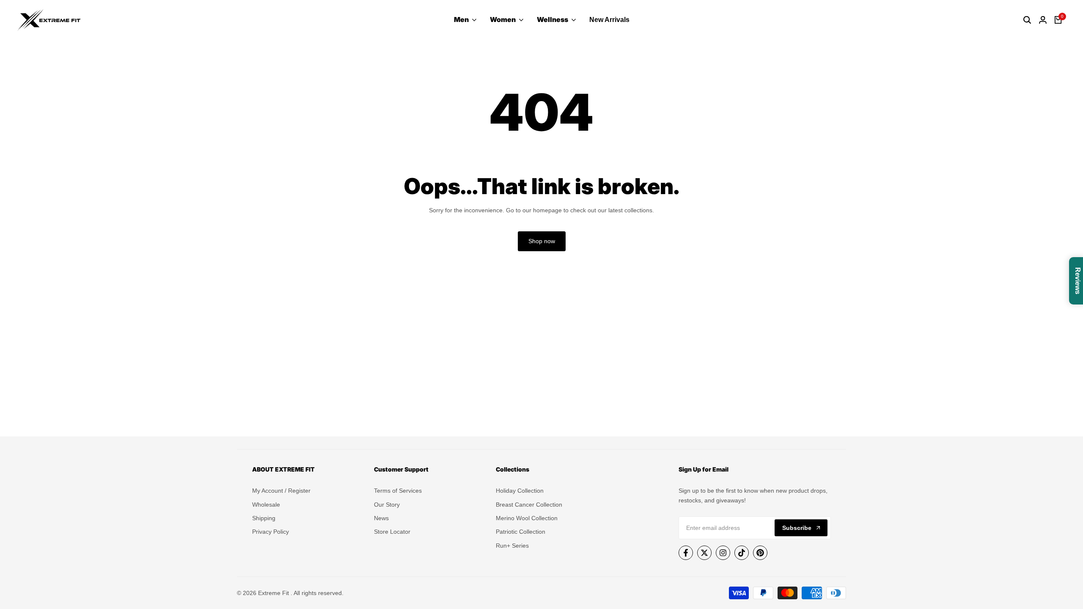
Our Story (387, 504)
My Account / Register (281, 490)
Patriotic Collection (520, 531)
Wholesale (266, 504)
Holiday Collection (520, 490)
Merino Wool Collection (527, 518)
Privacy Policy (270, 531)
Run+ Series (512, 545)
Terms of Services (398, 490)
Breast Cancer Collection (529, 504)
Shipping (263, 518)
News (381, 518)
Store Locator (392, 531)
